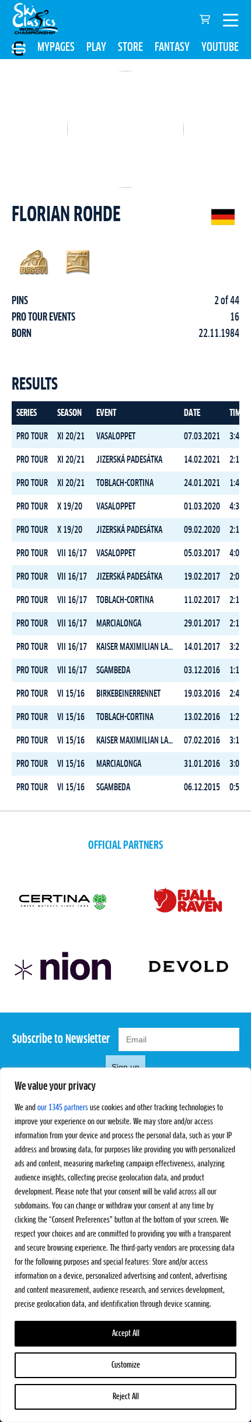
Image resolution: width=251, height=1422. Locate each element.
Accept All (126, 1334)
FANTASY (172, 47)
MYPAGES (56, 47)
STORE (130, 47)
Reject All (126, 1397)
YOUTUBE (220, 47)
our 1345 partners (62, 1108)
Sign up (125, 1067)
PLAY (96, 47)
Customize (125, 1365)
